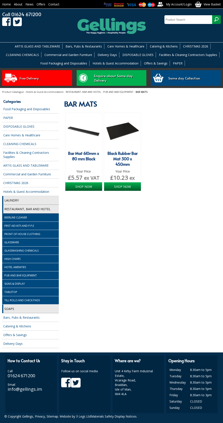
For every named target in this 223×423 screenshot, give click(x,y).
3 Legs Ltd (83, 416)
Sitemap (52, 416)
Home (6, 4)
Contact (53, 4)
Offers (41, 4)
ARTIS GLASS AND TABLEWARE (37, 46)
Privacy (40, 416)
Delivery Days (107, 55)
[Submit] (216, 19)
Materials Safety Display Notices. (114, 416)
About (18, 4)
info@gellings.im (25, 389)
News (29, 4)
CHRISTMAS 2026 (195, 46)
